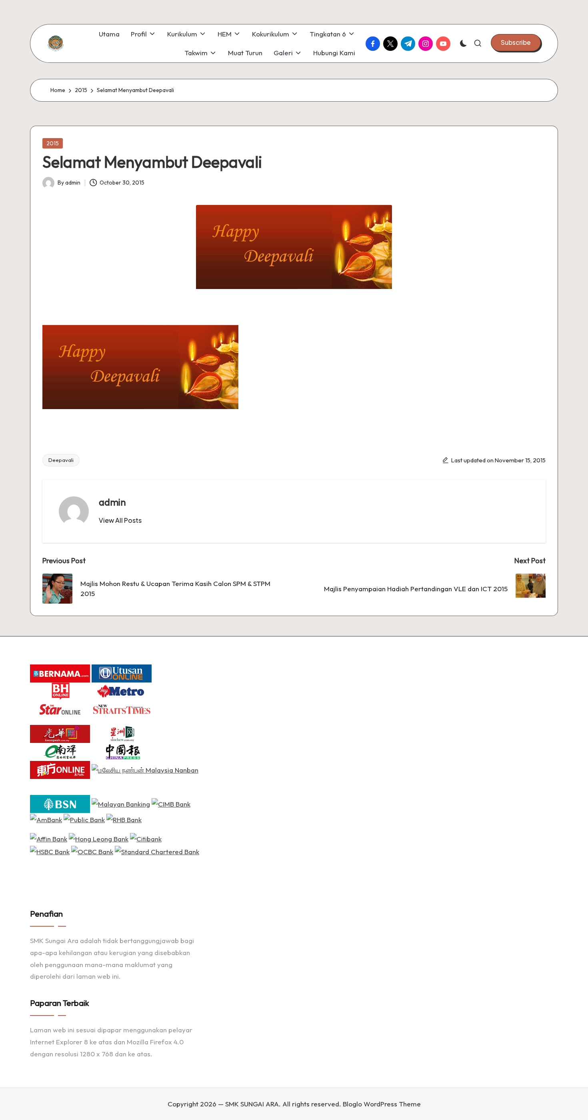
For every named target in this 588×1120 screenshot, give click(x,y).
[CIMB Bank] (171, 803)
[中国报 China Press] (122, 751)
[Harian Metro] (122, 690)
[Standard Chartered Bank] (157, 851)
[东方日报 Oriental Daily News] (60, 769)
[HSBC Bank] (50, 851)
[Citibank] (146, 838)
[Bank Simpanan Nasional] (60, 803)
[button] (516, 42)
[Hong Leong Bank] (98, 838)
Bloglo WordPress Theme (382, 1104)
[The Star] (60, 708)
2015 (52, 143)
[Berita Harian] (60, 690)
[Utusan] (122, 672)
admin (112, 502)
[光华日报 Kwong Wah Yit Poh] (60, 733)
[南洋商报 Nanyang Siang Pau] (60, 751)
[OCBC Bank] (92, 851)
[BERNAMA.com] (60, 672)
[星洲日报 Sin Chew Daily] (122, 733)
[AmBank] (46, 819)
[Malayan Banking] (121, 803)
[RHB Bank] (124, 819)
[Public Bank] (84, 819)
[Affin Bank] (48, 838)
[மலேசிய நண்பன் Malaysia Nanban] (145, 769)
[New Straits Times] (122, 708)
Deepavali (61, 460)
